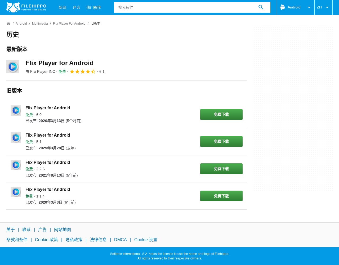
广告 (42, 229)
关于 (10, 229)
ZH (319, 7)
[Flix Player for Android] (12, 66)
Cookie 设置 (145, 239)
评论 (76, 7)
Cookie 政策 (46, 239)
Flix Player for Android (59, 62)
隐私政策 (73, 239)
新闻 (62, 7)
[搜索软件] (261, 7)
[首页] (8, 23)
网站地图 (62, 229)
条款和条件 (17, 239)
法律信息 (98, 239)
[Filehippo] (26, 7)
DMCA (120, 239)
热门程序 (93, 7)
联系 (26, 229)
